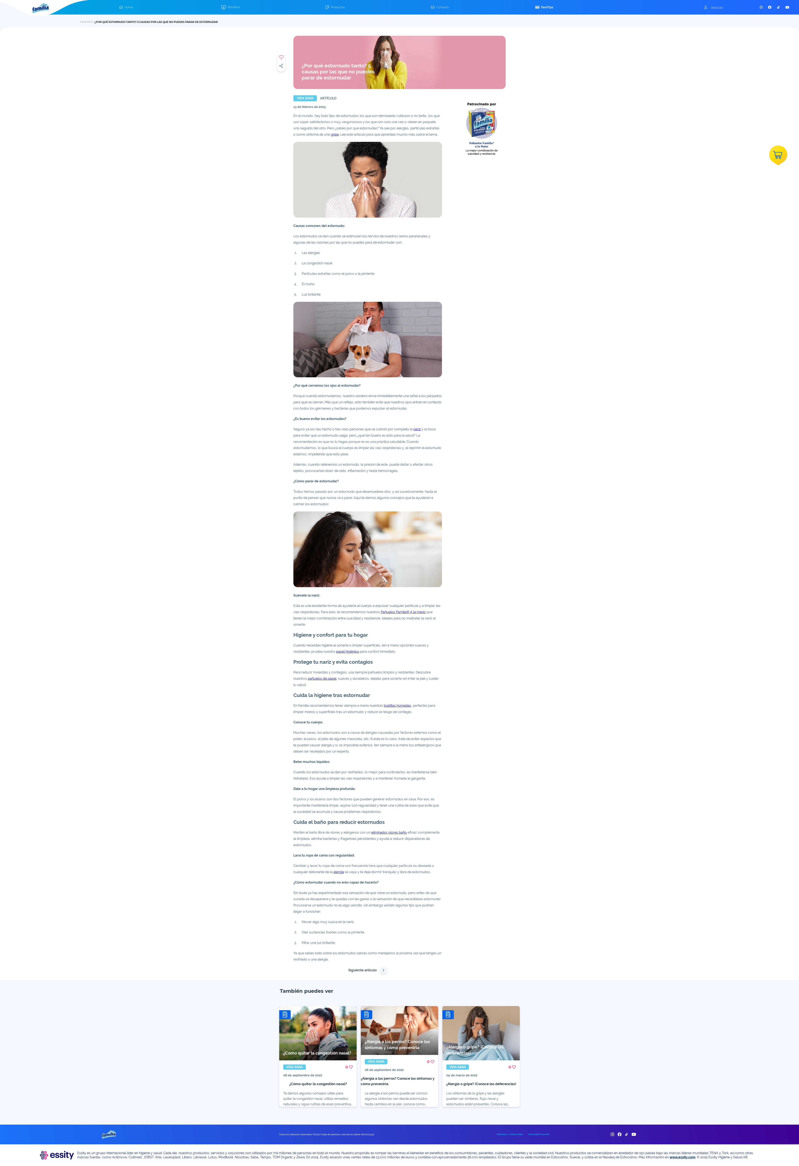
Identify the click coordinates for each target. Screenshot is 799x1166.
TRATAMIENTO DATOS (539, 1134)
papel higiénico (347, 652)
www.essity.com (682, 1157)
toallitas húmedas (397, 706)
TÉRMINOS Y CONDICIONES (509, 1134)
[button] (125, 7)
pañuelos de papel (322, 679)
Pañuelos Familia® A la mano (403, 612)
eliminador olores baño (389, 832)
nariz (417, 429)
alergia (339, 872)
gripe (335, 134)
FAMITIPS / (87, 22)
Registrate (717, 7)
